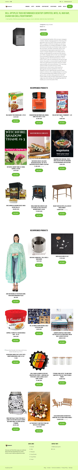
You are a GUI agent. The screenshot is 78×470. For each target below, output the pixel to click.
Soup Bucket (45, 6)
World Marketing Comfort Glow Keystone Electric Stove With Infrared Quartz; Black (39, 207)
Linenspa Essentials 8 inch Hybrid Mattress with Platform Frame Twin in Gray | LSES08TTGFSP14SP (62, 334)
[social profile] (11, 1)
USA (62, 1)
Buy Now (44, 34)
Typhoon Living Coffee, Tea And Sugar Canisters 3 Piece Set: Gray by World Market (62, 375)
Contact (49, 467)
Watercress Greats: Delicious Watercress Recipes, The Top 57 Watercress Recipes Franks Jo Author (39, 162)
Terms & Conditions (56, 467)
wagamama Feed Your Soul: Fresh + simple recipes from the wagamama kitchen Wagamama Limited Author (62, 160)
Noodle (51, 24)
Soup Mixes (53, 6)
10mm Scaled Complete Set (62, 256)
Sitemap (70, 467)
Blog (64, 6)
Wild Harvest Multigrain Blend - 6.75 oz (16, 115)
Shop (70, 6)
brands (27, 6)
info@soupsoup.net (68, 1)
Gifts (32, 6)
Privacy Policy (65, 467)
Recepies (38, 6)
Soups (59, 6)
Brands (32, 446)
